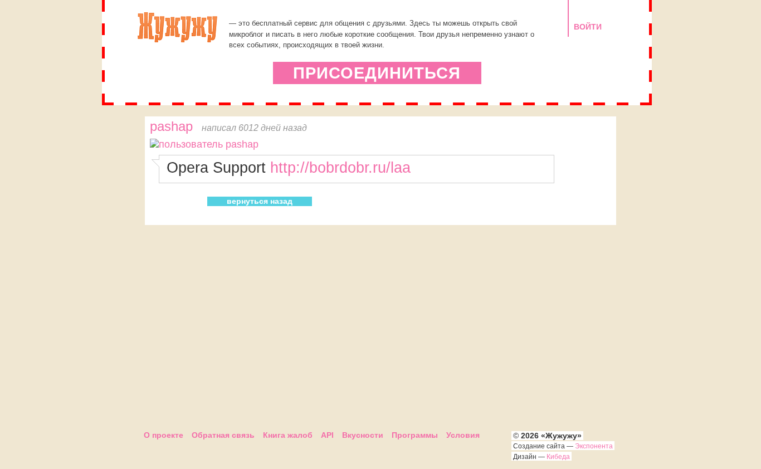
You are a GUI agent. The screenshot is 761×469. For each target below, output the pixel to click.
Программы (415, 435)
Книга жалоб (288, 435)
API (327, 435)
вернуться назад (259, 201)
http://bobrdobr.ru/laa (340, 167)
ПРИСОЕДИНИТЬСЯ (377, 73)
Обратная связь (223, 435)
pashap (171, 126)
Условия (463, 435)
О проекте (163, 435)
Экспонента (594, 446)
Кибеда (558, 457)
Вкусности (362, 435)
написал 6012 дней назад (254, 128)
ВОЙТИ (588, 26)
